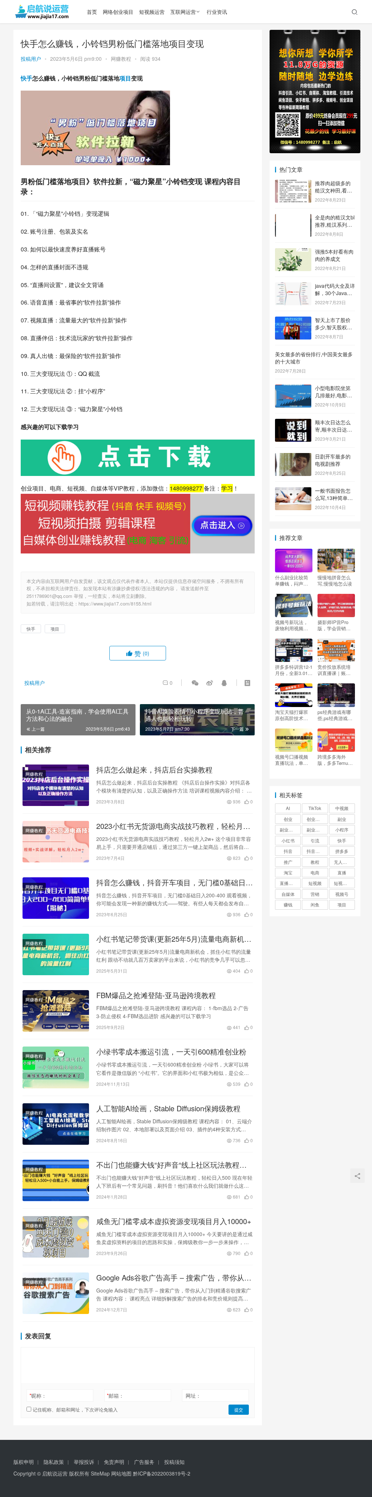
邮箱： (115, 1395)
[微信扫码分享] (195, 682)
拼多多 (341, 851)
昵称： (37, 1395)
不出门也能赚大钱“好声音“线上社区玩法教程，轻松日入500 (171, 1165)
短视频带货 (344, 883)
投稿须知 (174, 1461)
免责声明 (114, 1461)
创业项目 (315, 819)
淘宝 (288, 872)
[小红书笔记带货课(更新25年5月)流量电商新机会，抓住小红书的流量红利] (56, 954)
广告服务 (144, 1461)
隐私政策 (54, 1461)
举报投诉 (84, 1461)
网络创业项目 (118, 11)
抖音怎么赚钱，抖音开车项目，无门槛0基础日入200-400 (174, 882)
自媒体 (288, 894)
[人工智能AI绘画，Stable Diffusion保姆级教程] (56, 1124)
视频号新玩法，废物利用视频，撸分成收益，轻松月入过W (291, 625)
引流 (315, 840)
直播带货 (288, 883)
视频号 (341, 894)
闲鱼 (315, 904)
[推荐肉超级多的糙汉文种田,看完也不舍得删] (293, 183)
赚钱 (288, 904)
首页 (92, 11)
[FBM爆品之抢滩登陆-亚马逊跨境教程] (56, 1011)
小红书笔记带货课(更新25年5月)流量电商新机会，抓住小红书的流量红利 (170, 939)
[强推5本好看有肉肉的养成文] (293, 252)
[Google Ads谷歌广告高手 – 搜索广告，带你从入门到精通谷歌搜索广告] (56, 1293)
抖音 (288, 851)
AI (288, 808)
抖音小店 (315, 851)
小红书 (288, 840)
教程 (315, 862)
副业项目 (315, 829)
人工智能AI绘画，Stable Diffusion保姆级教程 (168, 1108)
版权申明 (23, 1461)
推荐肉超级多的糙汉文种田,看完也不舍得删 (333, 190)
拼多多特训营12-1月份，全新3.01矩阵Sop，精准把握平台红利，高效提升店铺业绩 (293, 670)
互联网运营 (183, 11)
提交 (238, 1409)
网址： (193, 1395)
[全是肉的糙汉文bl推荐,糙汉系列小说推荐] (293, 218)
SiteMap (100, 1473)
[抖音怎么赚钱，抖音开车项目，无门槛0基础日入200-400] (56, 898)
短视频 (315, 883)
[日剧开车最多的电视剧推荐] (293, 457)
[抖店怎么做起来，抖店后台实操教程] (56, 785)
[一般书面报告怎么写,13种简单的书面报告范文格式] (293, 491)
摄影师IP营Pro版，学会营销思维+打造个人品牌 (335, 625)
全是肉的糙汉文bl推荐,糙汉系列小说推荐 (335, 224)
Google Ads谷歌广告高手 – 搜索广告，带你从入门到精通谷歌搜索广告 (173, 1277)
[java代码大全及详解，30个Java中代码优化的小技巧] (293, 286)
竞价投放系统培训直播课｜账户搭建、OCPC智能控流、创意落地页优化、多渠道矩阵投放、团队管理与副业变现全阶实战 (336, 670)
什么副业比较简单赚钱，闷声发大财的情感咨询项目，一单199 (291, 580)
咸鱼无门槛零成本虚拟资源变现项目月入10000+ (173, 1221)
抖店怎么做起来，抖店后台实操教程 (154, 770)
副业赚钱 (288, 829)
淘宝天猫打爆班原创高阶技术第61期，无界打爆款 (291, 715)
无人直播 (342, 862)
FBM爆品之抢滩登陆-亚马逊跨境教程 (156, 995)
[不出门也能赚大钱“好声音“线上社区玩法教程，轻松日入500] (56, 1180)
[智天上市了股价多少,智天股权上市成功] (293, 320)
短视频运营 (152, 11)
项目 (125, 78)
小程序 (341, 829)
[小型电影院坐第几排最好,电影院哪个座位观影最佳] (293, 388)
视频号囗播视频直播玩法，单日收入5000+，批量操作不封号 (293, 760)
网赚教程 (121, 58)
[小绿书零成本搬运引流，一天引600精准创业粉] (56, 1067)
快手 (26, 78)
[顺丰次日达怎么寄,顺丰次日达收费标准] (293, 422)
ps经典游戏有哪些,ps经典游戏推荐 (335, 715)
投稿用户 (31, 58)
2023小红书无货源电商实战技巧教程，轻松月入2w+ (173, 826)
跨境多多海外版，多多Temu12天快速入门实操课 (335, 760)
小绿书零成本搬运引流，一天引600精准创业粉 (171, 1052)
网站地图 (121, 1473)
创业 (288, 819)
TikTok (314, 808)
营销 (315, 894)
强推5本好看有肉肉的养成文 (334, 255)
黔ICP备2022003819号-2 (161, 1473)
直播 (341, 872)
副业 (341, 819)
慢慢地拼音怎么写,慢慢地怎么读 (335, 580)
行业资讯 (217, 11)
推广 (288, 862)
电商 (315, 872)
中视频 (341, 808)
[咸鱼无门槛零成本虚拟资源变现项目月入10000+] (56, 1237)
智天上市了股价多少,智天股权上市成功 (333, 327)
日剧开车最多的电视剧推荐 (333, 460)
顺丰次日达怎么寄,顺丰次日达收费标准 (333, 429)
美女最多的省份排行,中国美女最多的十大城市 (314, 357)
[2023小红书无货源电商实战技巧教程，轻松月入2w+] (56, 841)
